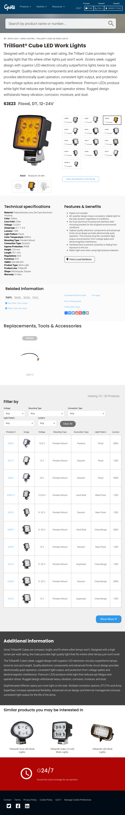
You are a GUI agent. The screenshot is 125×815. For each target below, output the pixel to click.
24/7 (78, 8)
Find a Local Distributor (80, 259)
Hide (116, 320)
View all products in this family (80, 179)
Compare (62, 394)
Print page (96, 295)
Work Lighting (28, 38)
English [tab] (9, 297)
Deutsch (101, 3)
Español (116, 3)
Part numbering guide (72, 301)
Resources (57, 6)
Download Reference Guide (75, 295)
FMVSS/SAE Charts (72, 307)
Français (86, 3)
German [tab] (26, 297)
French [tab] (35, 297)
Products (24, 6)
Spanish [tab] (17, 297)
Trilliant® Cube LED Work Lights (52, 38)
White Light (13, 38)
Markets (40, 6)
